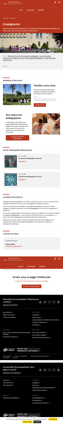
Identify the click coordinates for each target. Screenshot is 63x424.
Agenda (41, 10)
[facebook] (49, 302)
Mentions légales (7, 356)
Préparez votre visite (14, 56)
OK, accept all (53, 419)
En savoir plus (39, 105)
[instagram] (45, 302)
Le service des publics (45, 56)
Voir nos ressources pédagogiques (17, 137)
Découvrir (31, 266)
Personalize (37, 422)
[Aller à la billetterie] (55, 2)
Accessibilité (6, 357)
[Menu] (59, 2)
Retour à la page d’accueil (31, 286)
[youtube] (58, 302)
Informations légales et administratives (40, 356)
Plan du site (15, 357)
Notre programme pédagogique (29, 56)
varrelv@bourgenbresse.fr (13, 246)
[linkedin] (40, 302)
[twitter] (54, 302)
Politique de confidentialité (21, 356)
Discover (30, 10)
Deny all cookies (27, 422)
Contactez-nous (7, 58)
